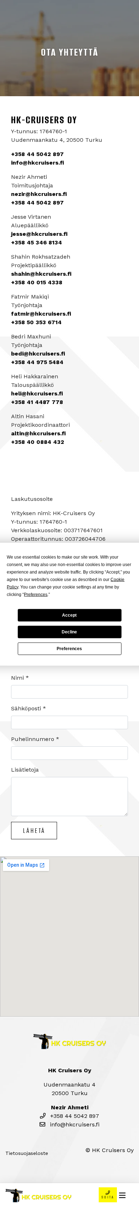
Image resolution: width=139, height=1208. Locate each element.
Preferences (69, 648)
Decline (69, 631)
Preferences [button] (35, 594)
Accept (69, 615)
